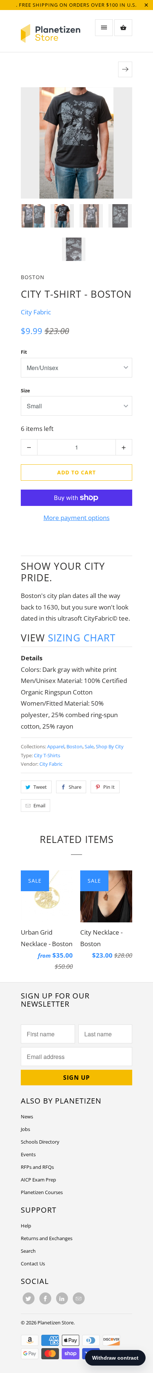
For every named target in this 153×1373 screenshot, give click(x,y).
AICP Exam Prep (38, 1179)
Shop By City (110, 746)
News (27, 1116)
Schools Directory (40, 1141)
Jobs (25, 1129)
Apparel (55, 746)
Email (39, 805)
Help (26, 1225)
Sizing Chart (81, 637)
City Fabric (36, 312)
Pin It (109, 787)
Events (28, 1154)
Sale (89, 746)
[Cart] (123, 27)
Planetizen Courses (42, 1192)
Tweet (40, 787)
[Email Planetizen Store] (79, 1298)
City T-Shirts (47, 755)
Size (25, 390)
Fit (24, 352)
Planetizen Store (56, 1322)
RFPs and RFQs (37, 1167)
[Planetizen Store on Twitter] (29, 1298)
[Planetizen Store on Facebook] (45, 1298)
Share (75, 787)
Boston (33, 277)
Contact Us (33, 1263)
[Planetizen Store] (50, 34)
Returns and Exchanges (46, 1238)
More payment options (76, 517)
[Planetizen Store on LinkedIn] (62, 1298)
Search (28, 1251)
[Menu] (104, 27)
